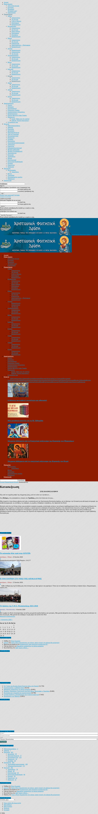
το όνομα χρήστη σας (24, 189)
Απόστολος (11, 144)
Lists (1, 737)
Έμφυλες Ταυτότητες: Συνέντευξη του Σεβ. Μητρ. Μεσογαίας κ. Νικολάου (26, 691)
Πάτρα (10, 38)
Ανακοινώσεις (15, 18)
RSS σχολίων (8, 806)
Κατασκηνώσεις (12, 113)
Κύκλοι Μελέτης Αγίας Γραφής (17, 115)
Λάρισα (10, 90)
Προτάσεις (14, 35)
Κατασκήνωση (15, 24)
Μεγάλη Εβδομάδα (13, 149)
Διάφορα (10, 127)
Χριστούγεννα (12, 153)
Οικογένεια (11, 165)
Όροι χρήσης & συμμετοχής (12, 803)
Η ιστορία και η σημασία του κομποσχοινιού (17, 693)
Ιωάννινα (10, 69)
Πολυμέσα (7, 168)
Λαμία (10, 83)
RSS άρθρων (8, 805)
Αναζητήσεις (11, 156)
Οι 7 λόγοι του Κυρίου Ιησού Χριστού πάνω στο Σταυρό (21, 686)
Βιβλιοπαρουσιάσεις (14, 125)
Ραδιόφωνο (11, 179)
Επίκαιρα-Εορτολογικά (15, 148)
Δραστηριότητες (9, 103)
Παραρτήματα (8, 14)
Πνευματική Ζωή (13, 136)
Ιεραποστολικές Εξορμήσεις (16, 112)
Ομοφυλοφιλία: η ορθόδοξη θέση (14, 688)
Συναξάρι (10, 139)
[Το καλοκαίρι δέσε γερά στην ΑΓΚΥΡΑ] (10, 549)
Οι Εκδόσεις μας (13, 122)
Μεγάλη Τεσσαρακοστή (15, 151)
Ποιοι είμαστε (8, 4)
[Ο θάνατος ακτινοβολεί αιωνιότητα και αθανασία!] (18, 396)
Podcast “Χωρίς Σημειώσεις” (20, 120)
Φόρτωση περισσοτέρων (7, 616)
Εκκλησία (11, 129)
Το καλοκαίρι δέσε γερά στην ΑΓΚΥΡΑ (15, 553)
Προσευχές (11, 137)
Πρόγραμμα (15, 23)
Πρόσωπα (11, 167)
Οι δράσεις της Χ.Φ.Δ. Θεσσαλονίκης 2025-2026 (19, 606)
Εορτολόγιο (11, 141)
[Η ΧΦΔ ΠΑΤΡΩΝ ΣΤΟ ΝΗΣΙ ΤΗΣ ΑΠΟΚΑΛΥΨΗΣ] (10, 575)
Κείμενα (6, 124)
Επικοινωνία (15, 43)
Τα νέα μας (14, 19)
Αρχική (6, 2)
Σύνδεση (6, 808)
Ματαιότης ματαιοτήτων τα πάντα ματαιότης (30, 646)
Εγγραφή (6, 810)
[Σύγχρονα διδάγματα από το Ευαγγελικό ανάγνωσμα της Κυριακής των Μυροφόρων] (18, 437)
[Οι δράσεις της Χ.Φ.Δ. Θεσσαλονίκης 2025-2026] (10, 602)
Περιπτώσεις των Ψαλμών (12, 696)
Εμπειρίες (11, 7)
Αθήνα (10, 16)
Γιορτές (10, 105)
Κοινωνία (10, 155)
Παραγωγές (11, 117)
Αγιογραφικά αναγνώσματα (16, 143)
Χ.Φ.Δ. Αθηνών (16, 21)
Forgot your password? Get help (10, 195)
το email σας (21, 202)
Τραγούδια (11, 175)
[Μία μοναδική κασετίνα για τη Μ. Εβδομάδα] (18, 417)
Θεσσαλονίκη (12, 26)
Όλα (9, 378)
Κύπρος (10, 76)
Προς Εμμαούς (15, 641)
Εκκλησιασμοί (12, 108)
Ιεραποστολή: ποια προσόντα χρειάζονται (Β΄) (34, 644)
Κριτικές (10, 163)
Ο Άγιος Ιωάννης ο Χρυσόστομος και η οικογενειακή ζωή (21, 694)
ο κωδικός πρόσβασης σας (26, 191)
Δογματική (11, 131)
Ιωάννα (6, 642)
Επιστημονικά (12, 160)
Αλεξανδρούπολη (13, 55)
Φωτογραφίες (12, 170)
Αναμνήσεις (15, 172)
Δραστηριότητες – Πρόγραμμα (20, 45)
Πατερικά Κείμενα (13, 132)
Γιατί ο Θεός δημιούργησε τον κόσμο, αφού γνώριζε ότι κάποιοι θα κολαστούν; (35, 642)
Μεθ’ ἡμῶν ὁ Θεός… (22, 648)
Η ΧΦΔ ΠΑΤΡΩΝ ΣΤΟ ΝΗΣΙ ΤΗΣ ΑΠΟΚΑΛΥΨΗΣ (21, 579)
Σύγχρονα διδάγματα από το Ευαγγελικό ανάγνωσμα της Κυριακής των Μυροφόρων (41, 441)
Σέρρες (10, 96)
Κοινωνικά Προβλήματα (15, 161)
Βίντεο (10, 173)
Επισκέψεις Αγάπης (14, 110)
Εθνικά (10, 158)
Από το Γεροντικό (13, 134)
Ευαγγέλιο (11, 146)
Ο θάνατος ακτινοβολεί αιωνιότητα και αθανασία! (27, 400)
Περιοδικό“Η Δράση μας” (12, 10)
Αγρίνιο (10, 48)
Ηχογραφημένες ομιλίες (15, 177)
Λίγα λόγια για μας (13, 6)
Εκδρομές (11, 107)
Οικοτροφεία (12, 12)
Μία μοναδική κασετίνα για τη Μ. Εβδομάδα (25, 421)
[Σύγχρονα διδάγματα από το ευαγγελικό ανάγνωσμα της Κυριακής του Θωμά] (18, 457)
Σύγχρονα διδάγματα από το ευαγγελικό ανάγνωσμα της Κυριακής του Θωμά (38, 461)
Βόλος (10, 62)
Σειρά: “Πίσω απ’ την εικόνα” (20, 119)
